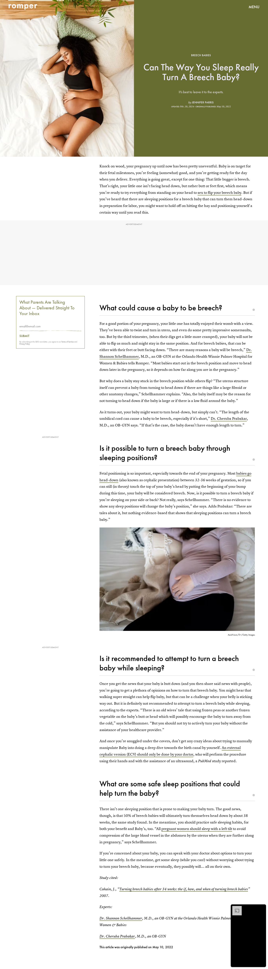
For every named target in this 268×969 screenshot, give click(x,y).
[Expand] (235, 908)
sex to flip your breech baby (219, 192)
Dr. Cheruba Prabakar (229, 418)
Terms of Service (67, 341)
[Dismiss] (262, 908)
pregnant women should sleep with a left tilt (196, 828)
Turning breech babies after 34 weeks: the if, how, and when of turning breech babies (183, 889)
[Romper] (23, 7)
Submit (24, 336)
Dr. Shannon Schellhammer (120, 918)
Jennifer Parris (203, 102)
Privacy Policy (24, 344)
